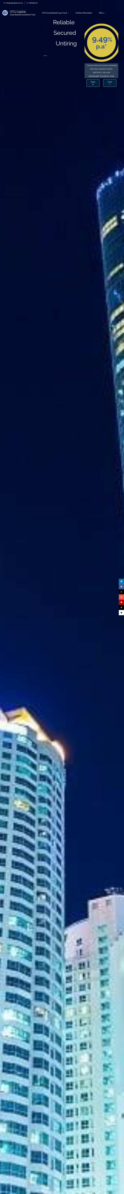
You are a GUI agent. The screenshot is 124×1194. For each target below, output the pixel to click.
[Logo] (5, 13)
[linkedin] (121, 581)
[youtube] (121, 602)
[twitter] (121, 591)
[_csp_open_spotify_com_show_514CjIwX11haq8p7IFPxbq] (121, 612)
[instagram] (121, 597)
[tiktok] (121, 607)
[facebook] (121, 586)
